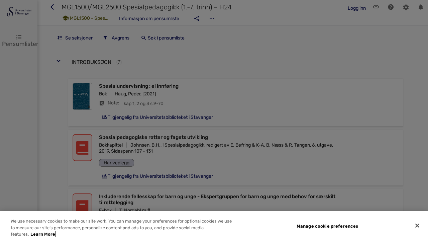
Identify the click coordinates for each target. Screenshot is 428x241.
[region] (214, 226)
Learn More (42, 234)
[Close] (417, 225)
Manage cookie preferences (327, 225)
